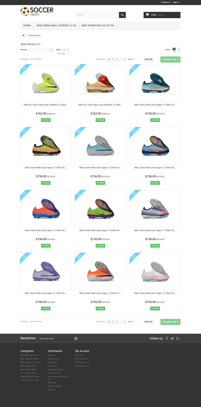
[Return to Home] (23, 35)
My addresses (81, 362)
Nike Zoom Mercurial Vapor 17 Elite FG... (155, 104)
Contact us (165, 2)
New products (53, 359)
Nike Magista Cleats (29, 366)
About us (52, 383)
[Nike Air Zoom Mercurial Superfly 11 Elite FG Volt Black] (46, 83)
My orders (79, 355)
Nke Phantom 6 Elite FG (98, 25)
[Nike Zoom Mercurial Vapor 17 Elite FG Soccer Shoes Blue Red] (155, 209)
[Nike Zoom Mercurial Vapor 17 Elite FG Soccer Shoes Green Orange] (155, 83)
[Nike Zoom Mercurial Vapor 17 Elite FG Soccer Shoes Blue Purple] (100, 146)
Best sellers (53, 362)
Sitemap (51, 390)
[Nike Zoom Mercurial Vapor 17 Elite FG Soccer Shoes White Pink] (155, 271)
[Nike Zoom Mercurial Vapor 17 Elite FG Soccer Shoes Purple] (46, 271)
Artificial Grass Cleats (30, 380)
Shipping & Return (56, 369)
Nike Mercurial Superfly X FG (56, 25)
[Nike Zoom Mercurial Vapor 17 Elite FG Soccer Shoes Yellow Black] (46, 146)
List (179, 51)
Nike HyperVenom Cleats (31, 362)
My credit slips (81, 359)
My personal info (82, 366)
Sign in (176, 2)
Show (58, 50)
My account (82, 351)
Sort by (24, 50)
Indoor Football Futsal (30, 377)
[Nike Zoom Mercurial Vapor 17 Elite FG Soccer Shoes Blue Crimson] (155, 146)
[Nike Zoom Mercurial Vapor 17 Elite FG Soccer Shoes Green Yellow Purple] (100, 209)
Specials (51, 355)
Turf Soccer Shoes (28, 373)
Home (27, 25)
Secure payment (55, 386)
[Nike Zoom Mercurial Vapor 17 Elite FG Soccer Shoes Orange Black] (100, 271)
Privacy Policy (54, 373)
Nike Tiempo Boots (29, 369)
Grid (174, 51)
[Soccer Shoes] (46, 12)
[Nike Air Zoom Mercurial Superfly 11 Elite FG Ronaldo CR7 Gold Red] (100, 83)
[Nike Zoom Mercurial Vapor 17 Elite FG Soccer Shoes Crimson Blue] (46, 209)
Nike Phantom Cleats (29, 359)
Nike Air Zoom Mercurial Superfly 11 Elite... (46, 104)
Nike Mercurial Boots (29, 355)
